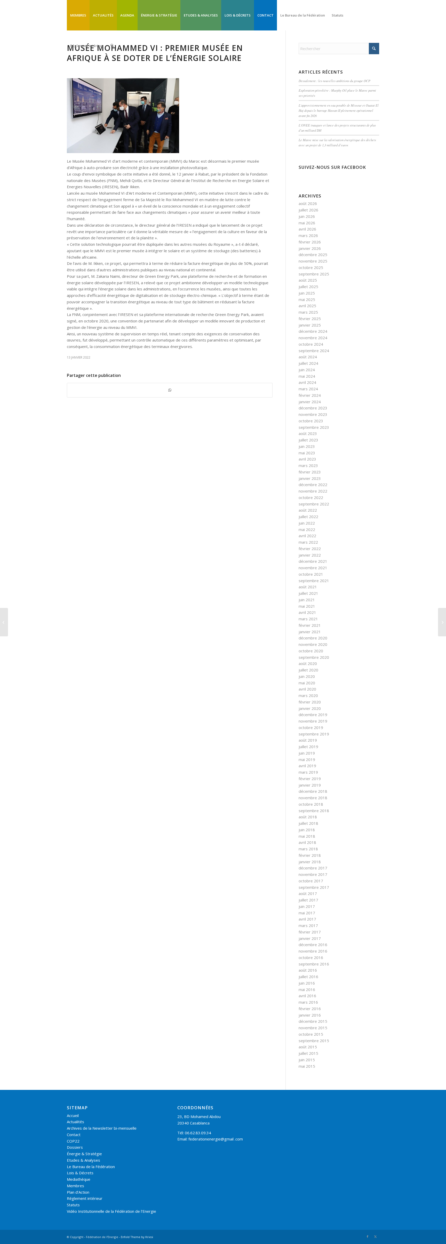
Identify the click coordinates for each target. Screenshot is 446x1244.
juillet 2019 (308, 746)
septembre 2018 (314, 810)
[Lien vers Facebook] (367, 1236)
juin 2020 (307, 676)
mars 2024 (308, 388)
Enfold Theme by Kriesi (137, 1237)
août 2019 (308, 740)
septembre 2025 (314, 273)
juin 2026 (307, 216)
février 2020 (310, 701)
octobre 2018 (311, 804)
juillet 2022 (308, 516)
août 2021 (308, 586)
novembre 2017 (313, 874)
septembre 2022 (314, 503)
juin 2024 (307, 369)
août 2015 (308, 1046)
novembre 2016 (313, 951)
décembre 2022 (313, 484)
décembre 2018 (313, 791)
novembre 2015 (313, 1027)
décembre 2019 (313, 714)
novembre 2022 (313, 491)
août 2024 (308, 356)
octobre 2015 (311, 1034)
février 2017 (310, 931)
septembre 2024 (314, 350)
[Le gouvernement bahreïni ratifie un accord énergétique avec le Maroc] (442, 622)
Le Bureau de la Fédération (91, 1166)
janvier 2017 (310, 938)
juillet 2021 (308, 593)
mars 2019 (308, 772)
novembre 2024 (313, 337)
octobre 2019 (311, 727)
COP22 (73, 1141)
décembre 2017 (313, 867)
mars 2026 (308, 235)
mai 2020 (307, 682)
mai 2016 (307, 989)
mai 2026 (307, 222)
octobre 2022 (311, 497)
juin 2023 (307, 446)
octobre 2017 (311, 880)
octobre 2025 (311, 267)
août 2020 (308, 663)
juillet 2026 (308, 209)
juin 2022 (307, 523)
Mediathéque (78, 1179)
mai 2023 (307, 452)
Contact (74, 1134)
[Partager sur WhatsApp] (169, 390)
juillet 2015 (308, 1053)
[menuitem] (78, 15)
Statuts (73, 1204)
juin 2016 (307, 983)
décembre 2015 (313, 1021)
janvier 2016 (310, 1015)
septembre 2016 (314, 963)
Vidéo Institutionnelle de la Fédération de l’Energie (111, 1211)
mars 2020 (308, 695)
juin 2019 (307, 753)
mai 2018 (307, 836)
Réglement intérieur (84, 1198)
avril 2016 (307, 995)
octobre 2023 (311, 420)
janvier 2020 (310, 708)
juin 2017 (307, 906)
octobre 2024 (311, 344)
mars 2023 (308, 465)
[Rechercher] (112, 45)
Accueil (73, 1115)
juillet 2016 (308, 976)
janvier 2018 (310, 861)
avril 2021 (307, 612)
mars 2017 (308, 925)
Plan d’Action (78, 1192)
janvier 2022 (310, 555)
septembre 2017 (314, 887)
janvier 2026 (310, 248)
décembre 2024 (313, 331)
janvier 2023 (310, 478)
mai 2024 (307, 376)
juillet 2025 (308, 286)
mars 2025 (308, 312)
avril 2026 (307, 229)
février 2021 (310, 625)
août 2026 (308, 203)
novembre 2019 (313, 721)
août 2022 (308, 510)
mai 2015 (307, 1066)
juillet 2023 (308, 439)
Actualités (75, 1121)
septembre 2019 (314, 733)
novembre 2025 (313, 261)
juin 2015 (307, 1059)
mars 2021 (308, 618)
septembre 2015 (314, 1040)
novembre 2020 (313, 644)
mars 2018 (308, 848)
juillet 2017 (308, 899)
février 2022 (310, 548)
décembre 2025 (313, 254)
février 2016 (310, 1008)
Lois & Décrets (80, 1172)
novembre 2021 (313, 567)
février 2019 (310, 778)
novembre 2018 (313, 797)
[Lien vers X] (375, 1236)
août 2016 (308, 970)
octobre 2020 (311, 650)
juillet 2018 (308, 823)
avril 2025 (307, 305)
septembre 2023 (314, 427)
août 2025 (308, 280)
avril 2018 (307, 842)
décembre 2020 (313, 637)
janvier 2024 (310, 401)
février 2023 (310, 471)
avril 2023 (307, 459)
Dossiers (75, 1147)
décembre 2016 (313, 944)
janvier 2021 (310, 631)
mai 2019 (307, 759)
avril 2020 (307, 689)
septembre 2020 (314, 657)
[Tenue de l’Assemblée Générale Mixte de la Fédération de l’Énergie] (4, 622)
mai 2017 (307, 912)
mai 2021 (307, 606)
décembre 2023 (313, 407)
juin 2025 (307, 293)
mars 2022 (308, 542)
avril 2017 (307, 919)
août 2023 (308, 433)
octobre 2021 (311, 574)
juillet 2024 (308, 363)
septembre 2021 (314, 580)
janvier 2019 (310, 785)
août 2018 (308, 816)
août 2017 (308, 893)
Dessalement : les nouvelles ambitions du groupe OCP (334, 80)
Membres (75, 1185)
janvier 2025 (310, 325)
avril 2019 (307, 765)
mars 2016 (308, 1002)
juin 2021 (307, 599)
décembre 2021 (313, 561)
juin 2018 (307, 829)
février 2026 (310, 241)
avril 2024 (307, 382)
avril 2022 (307, 535)
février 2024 (310, 395)
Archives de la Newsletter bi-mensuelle (102, 1128)
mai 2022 (307, 529)
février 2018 (310, 855)
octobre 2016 (311, 957)
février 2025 (310, 318)
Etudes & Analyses (83, 1160)
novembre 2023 (313, 414)
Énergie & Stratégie (84, 1153)
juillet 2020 (308, 669)
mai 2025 (307, 299)
